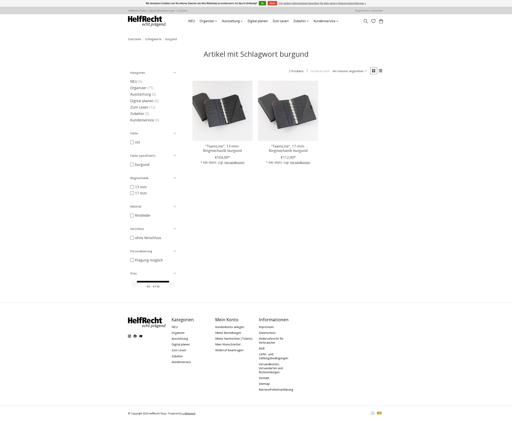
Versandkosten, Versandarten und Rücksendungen (271, 368)
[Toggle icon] (366, 21)
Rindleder (143, 215)
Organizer (138, 87)
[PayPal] (379, 413)
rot (137, 142)
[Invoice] (372, 413)
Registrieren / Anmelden (369, 10)
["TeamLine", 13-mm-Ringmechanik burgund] (222, 111)
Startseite (134, 39)
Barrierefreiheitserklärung (276, 389)
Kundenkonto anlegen (229, 327)
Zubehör (137, 113)
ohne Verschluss (148, 237)
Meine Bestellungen (228, 333)
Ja (262, 3)
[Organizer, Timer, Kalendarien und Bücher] (147, 21)
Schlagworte (153, 39)
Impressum (266, 327)
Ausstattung (140, 94)
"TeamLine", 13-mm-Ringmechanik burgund (222, 148)
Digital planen (258, 21)
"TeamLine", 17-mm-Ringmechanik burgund (288, 148)
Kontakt (264, 378)
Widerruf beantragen (229, 350)
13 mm (141, 187)
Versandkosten (234, 162)
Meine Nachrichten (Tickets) (233, 338)
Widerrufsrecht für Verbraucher (271, 340)
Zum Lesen (281, 21)
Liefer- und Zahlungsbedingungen (273, 356)
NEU (191, 21)
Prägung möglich (149, 260)
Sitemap (264, 384)
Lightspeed (189, 413)
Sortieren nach (320, 71)
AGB (262, 348)
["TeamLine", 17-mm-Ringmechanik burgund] (288, 111)
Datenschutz (267, 333)
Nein (272, 3)
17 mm (141, 193)
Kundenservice (142, 120)
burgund (142, 164)
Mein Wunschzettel (227, 344)
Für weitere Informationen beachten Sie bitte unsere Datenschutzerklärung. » (322, 3)
